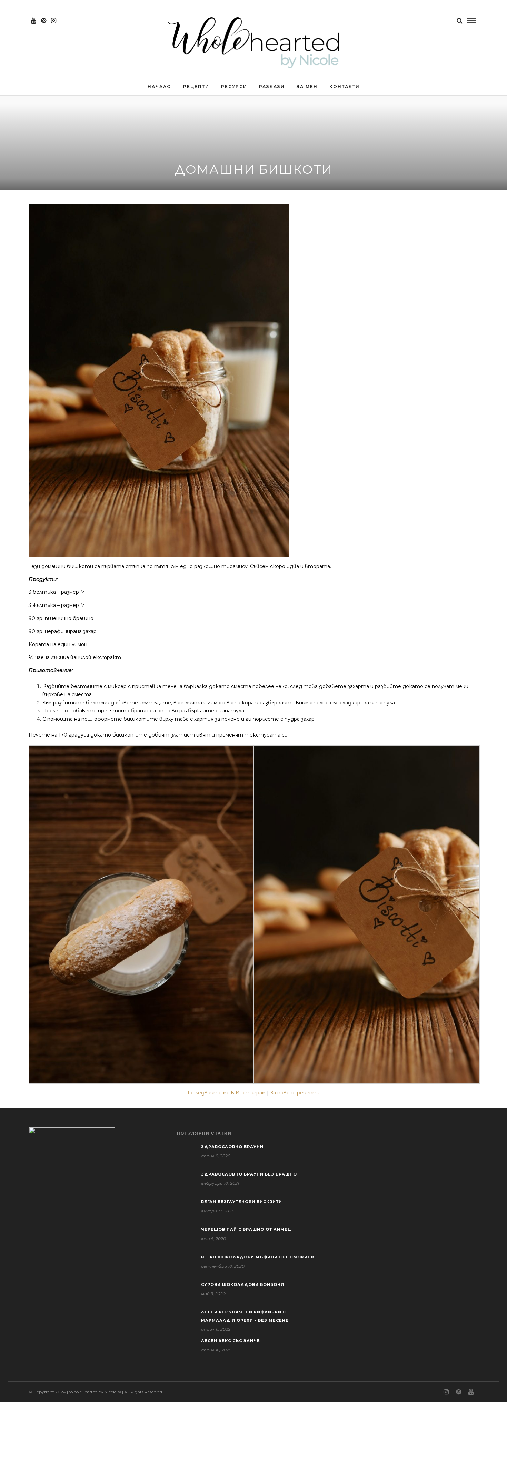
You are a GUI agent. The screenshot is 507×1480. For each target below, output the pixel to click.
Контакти (344, 86)
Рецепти (196, 86)
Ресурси (234, 86)
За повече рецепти (296, 1093)
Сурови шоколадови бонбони (242, 1284)
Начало (159, 86)
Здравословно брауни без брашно (249, 1174)
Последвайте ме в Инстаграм (225, 1093)
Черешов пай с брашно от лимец (246, 1229)
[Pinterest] (43, 21)
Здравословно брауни (232, 1146)
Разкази (272, 86)
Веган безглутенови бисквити (241, 1201)
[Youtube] (33, 21)
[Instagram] (53, 21)
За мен (307, 86)
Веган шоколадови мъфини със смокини (258, 1256)
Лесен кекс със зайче (230, 1340)
